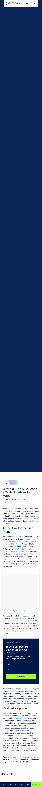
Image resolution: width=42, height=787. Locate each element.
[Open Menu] (27, 3)
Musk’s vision (21, 718)
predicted (28, 621)
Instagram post (19, 551)
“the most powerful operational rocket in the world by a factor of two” (21, 541)
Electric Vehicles (9, 499)
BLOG (5, 483)
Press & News (21, 499)
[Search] (34, 3)
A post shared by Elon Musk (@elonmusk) (18, 611)
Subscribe (21, 676)
